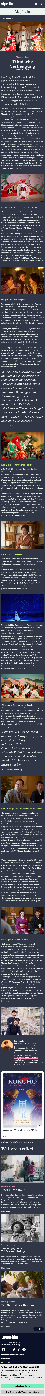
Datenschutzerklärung (10, 1375)
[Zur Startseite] (16, 3)
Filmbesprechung (22, 57)
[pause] (5, 854)
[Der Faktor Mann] (22, 1169)
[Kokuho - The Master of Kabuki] (22, 1100)
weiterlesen (18, 1068)
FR (6, 1363)
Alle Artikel (10, 19)
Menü (38, 4)
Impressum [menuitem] (5, 1358)
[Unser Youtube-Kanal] (24, 1349)
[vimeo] (40, 859)
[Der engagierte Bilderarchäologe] (22, 1228)
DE (2, 1363)
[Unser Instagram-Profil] (8, 1349)
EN (9, 1363)
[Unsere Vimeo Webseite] (14, 1349)
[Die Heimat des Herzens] (22, 1284)
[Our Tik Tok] (19, 1349)
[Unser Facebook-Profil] (3, 1349)
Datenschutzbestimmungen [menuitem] (12, 1354)
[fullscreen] (40, 854)
